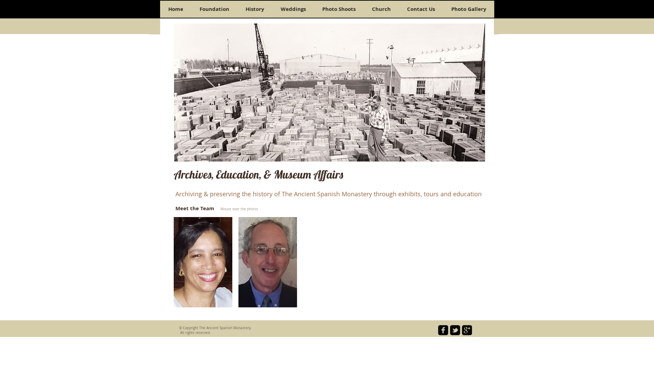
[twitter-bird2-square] (455, 330)
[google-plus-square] (467, 330)
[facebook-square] (443, 330)
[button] (203, 262)
